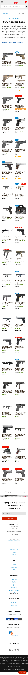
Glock (14, 585)
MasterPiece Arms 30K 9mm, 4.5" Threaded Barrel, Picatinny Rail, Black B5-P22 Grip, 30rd (7, 260)
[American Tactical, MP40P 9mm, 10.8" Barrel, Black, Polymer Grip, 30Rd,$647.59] (7, 232)
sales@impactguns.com (14, 540)
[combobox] (13, 6)
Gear (14, 569)
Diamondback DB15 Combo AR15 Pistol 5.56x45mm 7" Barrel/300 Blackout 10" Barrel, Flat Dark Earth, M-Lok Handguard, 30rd (20, 86)
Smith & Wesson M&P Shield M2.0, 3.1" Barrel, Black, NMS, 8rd (20, 150)
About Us (14, 551)
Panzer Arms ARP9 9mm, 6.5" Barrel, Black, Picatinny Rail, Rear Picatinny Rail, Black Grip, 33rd (20, 392)
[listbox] (11, 48)
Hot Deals (14, 570)
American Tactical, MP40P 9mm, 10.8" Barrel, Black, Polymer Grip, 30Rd (6, 238)
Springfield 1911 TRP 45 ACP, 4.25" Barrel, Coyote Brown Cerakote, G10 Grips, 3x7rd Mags (7, 85)
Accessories (14, 567)
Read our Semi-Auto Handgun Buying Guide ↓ (12, 42)
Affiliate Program (14, 555)
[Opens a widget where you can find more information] (22, 672)
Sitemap (14, 554)
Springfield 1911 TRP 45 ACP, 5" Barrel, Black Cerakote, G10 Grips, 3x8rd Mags (7, 63)
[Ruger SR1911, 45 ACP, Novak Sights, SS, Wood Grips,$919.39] (20, 166)
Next (24, 492)
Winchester (14, 587)
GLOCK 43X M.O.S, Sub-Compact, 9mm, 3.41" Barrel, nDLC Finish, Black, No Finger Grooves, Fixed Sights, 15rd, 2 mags (20, 415)
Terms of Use (14, 604)
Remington (14, 592)
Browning (14, 578)
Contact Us (14, 607)
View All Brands (14, 593)
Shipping (14, 552)
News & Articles (14, 549)
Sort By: (4, 47)
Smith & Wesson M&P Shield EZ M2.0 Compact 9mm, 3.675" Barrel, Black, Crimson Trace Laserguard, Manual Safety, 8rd (7, 108)
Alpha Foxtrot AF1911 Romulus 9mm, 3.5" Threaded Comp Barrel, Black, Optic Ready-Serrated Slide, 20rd (20, 349)
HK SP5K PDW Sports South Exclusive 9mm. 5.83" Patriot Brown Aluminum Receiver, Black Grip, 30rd (20, 261)
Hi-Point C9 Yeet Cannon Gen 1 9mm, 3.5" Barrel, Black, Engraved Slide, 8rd (6, 129)
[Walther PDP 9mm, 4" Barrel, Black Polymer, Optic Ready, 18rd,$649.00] (20, 100)
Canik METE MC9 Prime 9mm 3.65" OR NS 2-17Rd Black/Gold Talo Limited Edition (20, 304)
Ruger (14, 584)
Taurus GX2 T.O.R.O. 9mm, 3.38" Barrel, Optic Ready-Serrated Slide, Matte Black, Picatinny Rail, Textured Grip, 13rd (20, 371)
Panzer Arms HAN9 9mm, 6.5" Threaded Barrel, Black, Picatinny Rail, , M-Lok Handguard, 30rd (7, 327)
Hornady (14, 581)
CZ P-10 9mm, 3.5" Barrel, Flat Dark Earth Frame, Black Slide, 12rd (20, 62)
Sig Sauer (14, 582)
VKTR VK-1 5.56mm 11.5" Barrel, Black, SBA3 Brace (20, 435)
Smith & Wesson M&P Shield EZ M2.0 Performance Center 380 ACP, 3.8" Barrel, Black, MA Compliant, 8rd (7, 152)
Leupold (14, 589)
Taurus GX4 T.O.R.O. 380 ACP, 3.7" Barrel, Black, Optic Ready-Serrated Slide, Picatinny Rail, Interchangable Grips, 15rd (7, 393)
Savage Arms (14, 579)
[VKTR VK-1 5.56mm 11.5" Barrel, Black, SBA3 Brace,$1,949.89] (20, 429)
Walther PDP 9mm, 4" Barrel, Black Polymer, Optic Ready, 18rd (20, 106)
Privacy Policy (14, 605)
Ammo (14, 564)
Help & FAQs (14, 602)
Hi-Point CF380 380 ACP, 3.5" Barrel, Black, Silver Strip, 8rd (7, 172)
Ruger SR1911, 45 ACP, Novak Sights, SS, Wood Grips (20, 172)
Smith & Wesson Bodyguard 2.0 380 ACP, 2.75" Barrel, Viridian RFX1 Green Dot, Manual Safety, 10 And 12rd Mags (20, 481)
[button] (14, 14)
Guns (14, 563)
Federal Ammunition (14, 590)
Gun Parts (14, 566)
